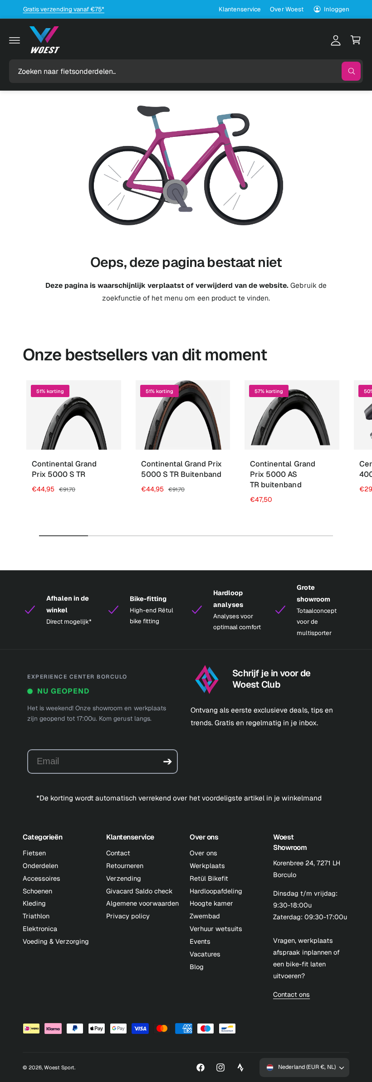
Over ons (203, 853)
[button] (14, 40)
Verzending (123, 878)
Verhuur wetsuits (216, 928)
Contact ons (291, 994)
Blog (197, 966)
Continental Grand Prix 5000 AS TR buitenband (282, 474)
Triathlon (36, 916)
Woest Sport (59, 1067)
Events (200, 941)
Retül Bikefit (209, 878)
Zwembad (205, 916)
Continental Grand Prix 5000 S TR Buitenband (181, 469)
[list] (186, 610)
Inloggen (336, 9)
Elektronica (40, 928)
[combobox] (186, 71)
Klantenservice (240, 9)
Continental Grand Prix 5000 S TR (64, 469)
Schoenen (37, 891)
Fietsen (34, 853)
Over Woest (286, 9)
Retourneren (124, 865)
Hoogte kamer (211, 903)
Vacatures (205, 954)
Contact (118, 853)
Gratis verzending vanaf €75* (63, 9)
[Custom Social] (240, 1067)
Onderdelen (40, 865)
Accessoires (41, 878)
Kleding (34, 903)
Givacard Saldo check (139, 891)
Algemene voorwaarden (142, 903)
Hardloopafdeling (216, 891)
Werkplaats (207, 865)
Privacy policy (128, 916)
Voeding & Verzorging (56, 941)
